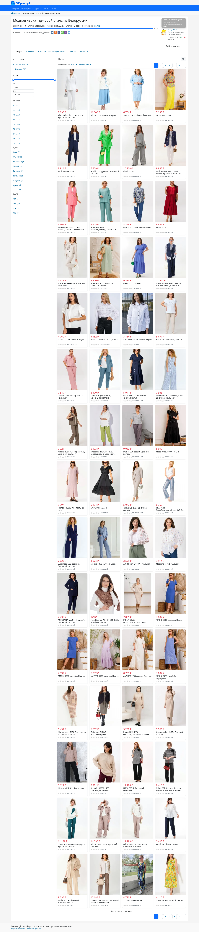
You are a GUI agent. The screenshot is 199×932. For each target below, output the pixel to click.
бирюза (18, 171)
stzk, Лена (172, 29)
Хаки (16, 152)
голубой (18, 180)
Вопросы (84, 51)
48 (16, 119)
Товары (18, 51)
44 (16, 110)
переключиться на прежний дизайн (26, 929)
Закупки (15, 8)
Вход (53, 8)
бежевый (18, 161)
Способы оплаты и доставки (51, 51)
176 (16, 213)
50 (16, 124)
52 (16, 129)
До (14, 91)
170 (16, 208)
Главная (16, 13)
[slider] (34, 79)
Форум (35, 8)
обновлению (84, 65)
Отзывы (72, 51)
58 (16, 143)
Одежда (20, 69)
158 (16, 198)
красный (18, 185)
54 (16, 133)
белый (17, 166)
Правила (30, 51)
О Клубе (44, 8)
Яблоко (17, 156)
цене (73, 65)
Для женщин (21, 64)
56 (16, 138)
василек (18, 175)
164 (16, 203)
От (14, 83)
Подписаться (174, 46)
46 (16, 114)
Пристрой (26, 8)
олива (17, 190)
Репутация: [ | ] (177, 37)
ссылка (97, 26)
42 (16, 105)
